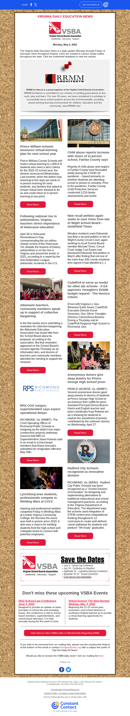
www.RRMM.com (71, 105)
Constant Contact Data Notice (72, 693)
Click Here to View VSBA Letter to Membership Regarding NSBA (65, 633)
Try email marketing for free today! (65, 711)
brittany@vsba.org (59, 697)
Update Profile (50, 693)
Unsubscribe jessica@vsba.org (65, 689)
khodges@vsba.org (70, 647)
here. (101, 655)
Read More (33, 204)
